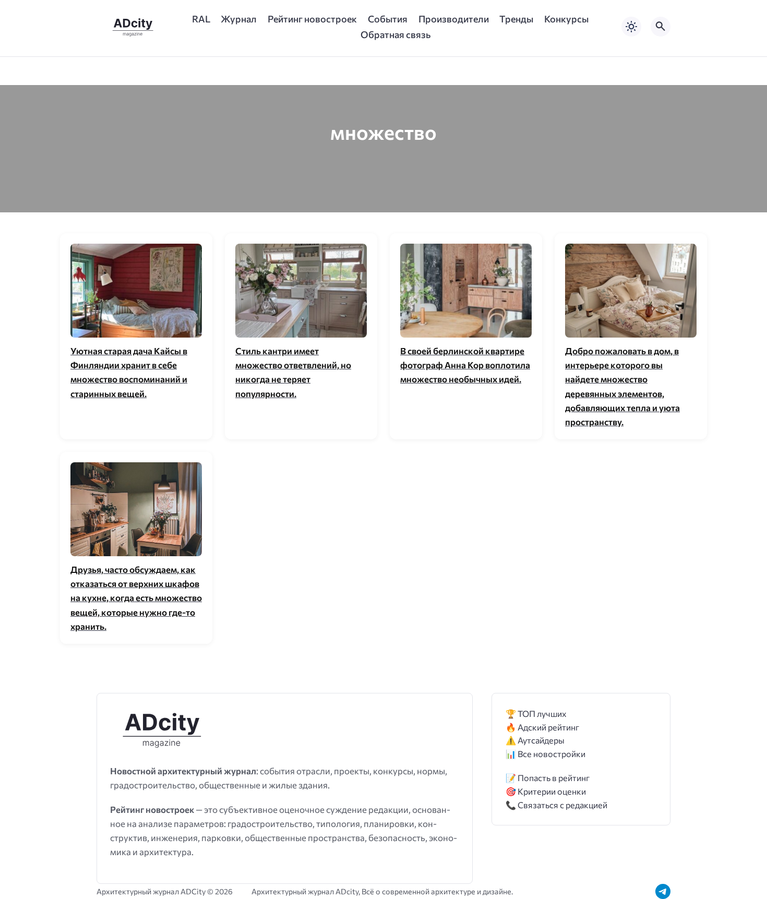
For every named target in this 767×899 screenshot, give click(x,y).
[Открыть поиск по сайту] (660, 27)
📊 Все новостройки (545, 754)
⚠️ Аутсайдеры (535, 740)
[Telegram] (662, 891)
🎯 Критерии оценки (546, 791)
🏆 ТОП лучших (536, 713)
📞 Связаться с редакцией (556, 805)
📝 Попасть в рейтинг (548, 778)
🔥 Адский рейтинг (542, 727)
